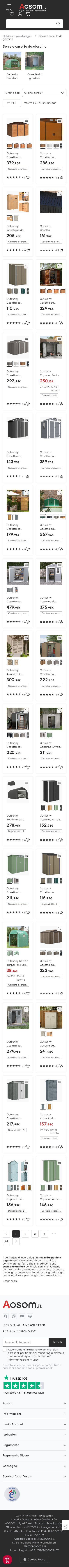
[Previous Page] (6, 1234)
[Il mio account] (20, 14)
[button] (7, 1559)
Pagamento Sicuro (16, 1455)
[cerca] (58, 23)
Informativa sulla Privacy (23, 1359)
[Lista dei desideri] (12, 14)
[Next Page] (16, 1241)
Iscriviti (57, 1342)
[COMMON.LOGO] (32, 8)
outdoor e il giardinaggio (48, 1272)
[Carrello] (28, 14)
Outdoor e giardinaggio (17, 36)
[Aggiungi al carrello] (28, 178)
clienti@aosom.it (42, 1515)
